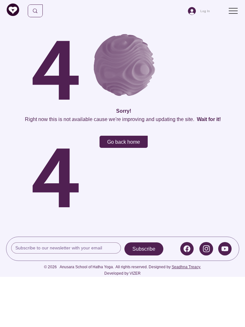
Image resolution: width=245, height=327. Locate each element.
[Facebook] (187, 248)
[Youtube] (225, 248)
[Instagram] (206, 248)
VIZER (135, 273)
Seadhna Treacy (186, 267)
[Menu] (233, 11)
